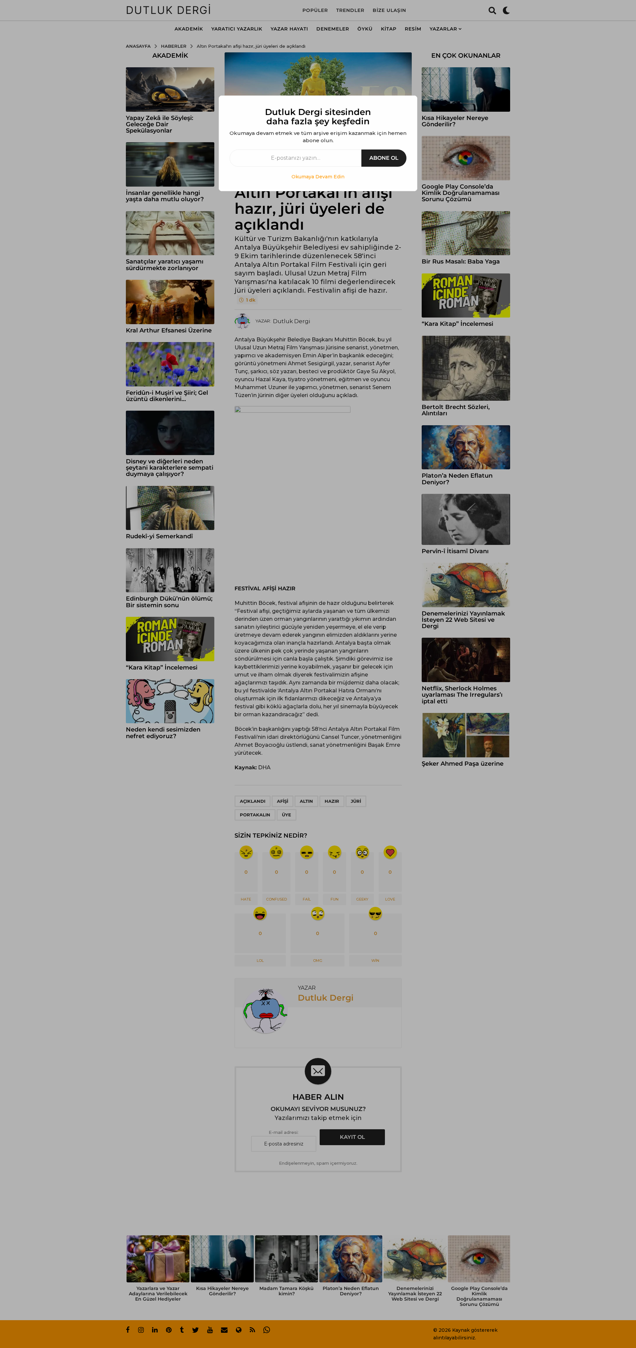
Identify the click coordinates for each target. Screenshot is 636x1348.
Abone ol (383, 158)
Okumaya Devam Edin (318, 177)
